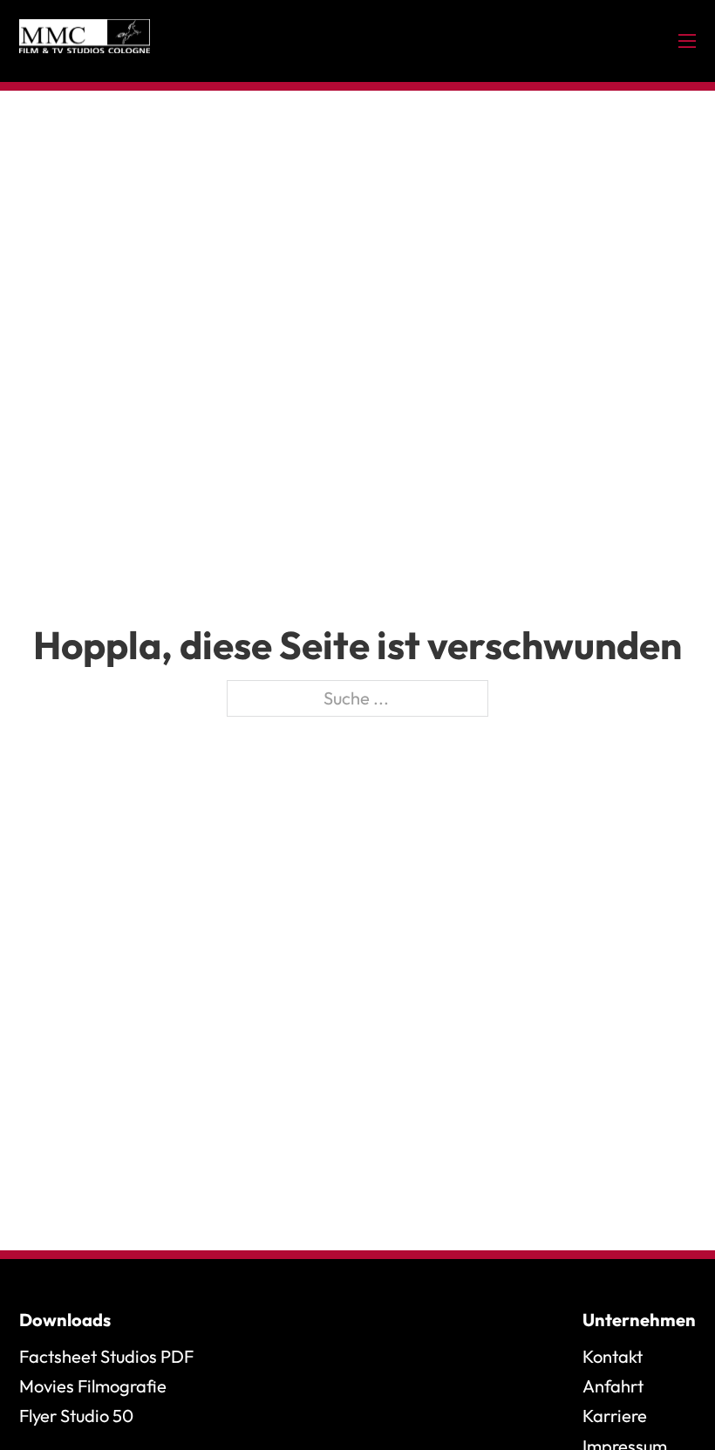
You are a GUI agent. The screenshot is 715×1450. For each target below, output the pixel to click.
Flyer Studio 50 (76, 1415)
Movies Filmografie (93, 1386)
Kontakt (612, 1356)
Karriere (614, 1415)
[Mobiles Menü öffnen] (687, 41)
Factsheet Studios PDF (106, 1356)
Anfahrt (613, 1386)
